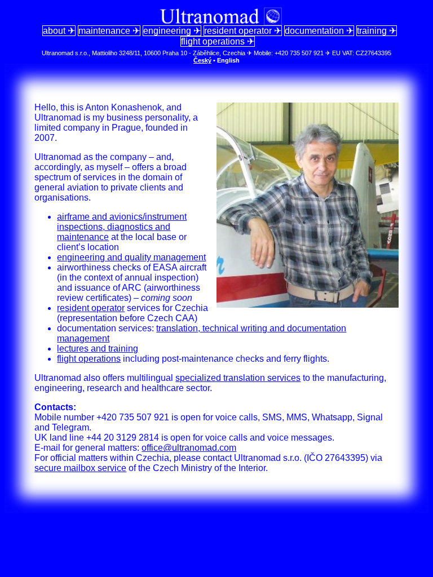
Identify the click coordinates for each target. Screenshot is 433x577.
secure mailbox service (80, 468)
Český (202, 60)
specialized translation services (238, 378)
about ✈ (59, 30)
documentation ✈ (319, 30)
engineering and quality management (131, 257)
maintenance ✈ (109, 30)
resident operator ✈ (242, 30)
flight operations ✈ (217, 41)
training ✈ (376, 30)
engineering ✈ (172, 30)
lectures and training (97, 348)
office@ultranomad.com (189, 447)
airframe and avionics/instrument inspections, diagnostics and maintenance (122, 227)
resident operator (91, 308)
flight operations (89, 358)
